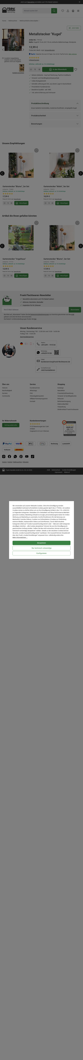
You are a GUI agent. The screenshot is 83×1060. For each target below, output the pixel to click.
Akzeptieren (41, 543)
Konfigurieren (41, 553)
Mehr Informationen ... (20, 537)
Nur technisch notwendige (41, 548)
